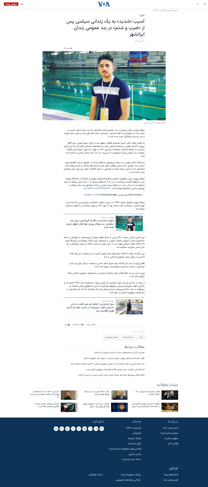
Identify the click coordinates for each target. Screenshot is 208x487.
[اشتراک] (56, 428)
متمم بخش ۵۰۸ (170, 428)
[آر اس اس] (67, 428)
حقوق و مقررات (171, 438)
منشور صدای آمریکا (169, 433)
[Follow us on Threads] (73, 428)
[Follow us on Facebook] (101, 428)
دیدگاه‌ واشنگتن (96, 474)
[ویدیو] (22, 4)
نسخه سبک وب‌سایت (131, 459)
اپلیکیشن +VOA (133, 428)
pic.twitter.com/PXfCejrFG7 (97, 188)
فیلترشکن (137, 433)
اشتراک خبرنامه (134, 438)
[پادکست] (61, 428)
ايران (142, 15)
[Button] (68, 48)
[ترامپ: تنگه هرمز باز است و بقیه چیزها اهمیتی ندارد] (119, 395)
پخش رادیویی (134, 454)
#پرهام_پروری (127, 185)
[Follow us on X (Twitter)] (90, 428)
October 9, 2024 (92, 195)
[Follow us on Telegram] (96, 428)
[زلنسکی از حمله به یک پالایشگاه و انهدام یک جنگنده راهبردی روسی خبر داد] (69, 395)
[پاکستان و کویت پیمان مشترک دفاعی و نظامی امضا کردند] (69, 407)
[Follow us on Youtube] (84, 428)
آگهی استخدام (134, 443)
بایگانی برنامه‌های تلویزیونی (128, 480)
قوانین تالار (173, 443)
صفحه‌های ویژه (171, 474)
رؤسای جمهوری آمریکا (131, 474)
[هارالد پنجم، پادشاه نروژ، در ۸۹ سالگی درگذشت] (170, 395)
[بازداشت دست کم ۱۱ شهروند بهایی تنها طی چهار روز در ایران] (119, 407)
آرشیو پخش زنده (170, 480)
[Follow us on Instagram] (79, 428)
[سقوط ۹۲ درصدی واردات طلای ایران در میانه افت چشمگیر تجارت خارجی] (170, 407)
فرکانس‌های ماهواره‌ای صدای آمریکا (125, 449)
